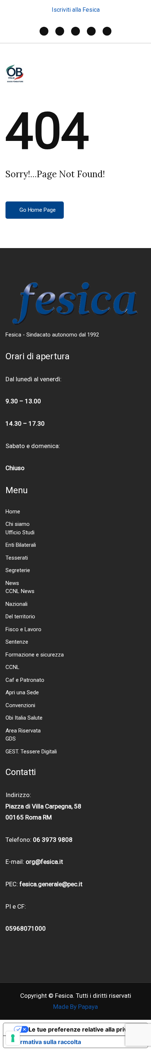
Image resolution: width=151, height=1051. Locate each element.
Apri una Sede (22, 692)
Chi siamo (17, 524)
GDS (10, 738)
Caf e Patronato (24, 680)
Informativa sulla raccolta (45, 1041)
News (12, 583)
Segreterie (17, 570)
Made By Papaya (75, 1006)
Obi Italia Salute (24, 717)
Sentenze (16, 642)
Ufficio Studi (19, 532)
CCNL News (19, 591)
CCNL (12, 667)
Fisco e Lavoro (23, 629)
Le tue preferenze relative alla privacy (83, 1029)
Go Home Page (37, 210)
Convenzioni (20, 705)
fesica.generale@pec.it (50, 884)
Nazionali (16, 604)
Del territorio (20, 616)
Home (12, 511)
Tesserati (16, 557)
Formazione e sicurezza (34, 654)
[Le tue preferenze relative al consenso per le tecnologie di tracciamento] (13, 1038)
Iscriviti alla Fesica (76, 9)
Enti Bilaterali (20, 545)
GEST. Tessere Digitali (31, 751)
